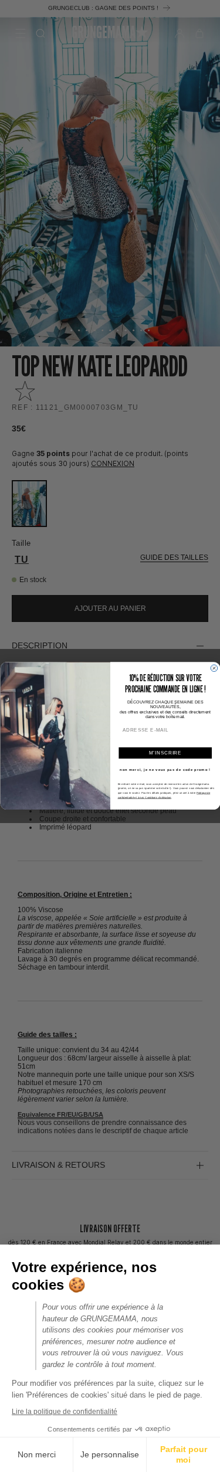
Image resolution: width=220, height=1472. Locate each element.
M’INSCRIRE (165, 752)
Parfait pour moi (183, 1454)
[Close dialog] (214, 668)
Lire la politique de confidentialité (64, 1412)
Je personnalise (109, 1454)
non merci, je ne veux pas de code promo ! (165, 770)
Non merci (37, 1454)
